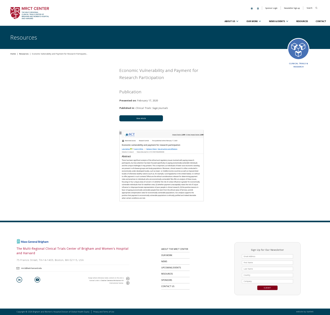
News (164, 261)
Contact (321, 21)
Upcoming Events (171, 267)
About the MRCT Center (174, 249)
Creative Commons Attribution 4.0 (112, 280)
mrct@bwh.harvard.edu (31, 268)
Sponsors (166, 280)
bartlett (310, 311)
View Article (141, 118)
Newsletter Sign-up (292, 8)
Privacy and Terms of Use (103, 311)
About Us (230, 21)
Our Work (252, 21)
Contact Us (167, 286)
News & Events (277, 21)
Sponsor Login (271, 8)
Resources (302, 21)
